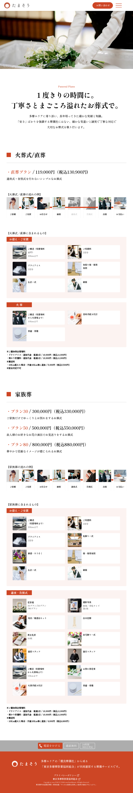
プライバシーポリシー (65, 775)
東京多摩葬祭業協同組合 (65, 779)
